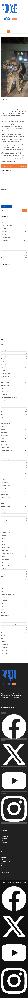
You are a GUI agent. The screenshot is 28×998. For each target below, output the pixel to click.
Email (2, 178)
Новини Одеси (5, 836)
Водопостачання (5, 865)
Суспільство (4, 842)
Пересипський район (6, 861)
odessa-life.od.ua (10, 161)
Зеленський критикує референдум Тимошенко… (11, 335)
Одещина (3, 859)
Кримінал (3, 857)
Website (3, 184)
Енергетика (4, 838)
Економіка (3, 844)
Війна (2, 840)
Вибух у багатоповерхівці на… (10, 288)
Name (3, 173)
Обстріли (3, 863)
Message (3, 189)
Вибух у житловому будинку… (10, 310)
